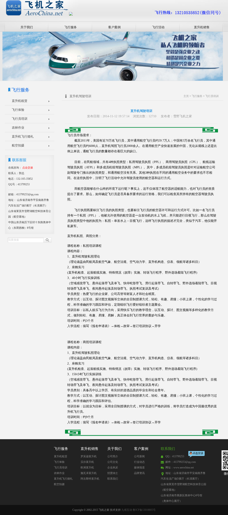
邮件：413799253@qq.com (180, 462)
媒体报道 (139, 467)
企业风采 (112, 467)
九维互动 (126, 509)
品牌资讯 (139, 473)
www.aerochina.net (183, 467)
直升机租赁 (19, 101)
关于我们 (26, 27)
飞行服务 (70, 27)
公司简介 (112, 456)
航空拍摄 (18, 145)
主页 (186, 96)
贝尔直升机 (87, 462)
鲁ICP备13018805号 (144, 509)
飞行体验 (18, 109)
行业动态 (139, 462)
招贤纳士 (112, 473)
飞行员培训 (19, 118)
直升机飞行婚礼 (23, 136)
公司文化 (112, 462)
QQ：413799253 (174, 456)
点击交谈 (196, 454)
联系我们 (112, 478)
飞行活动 (158, 27)
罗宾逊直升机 (89, 456)
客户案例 (114, 27)
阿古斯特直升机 (90, 478)
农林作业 (18, 127)
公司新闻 (139, 456)
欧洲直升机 (87, 467)
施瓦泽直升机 (89, 473)
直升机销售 (202, 27)
